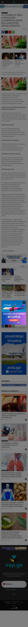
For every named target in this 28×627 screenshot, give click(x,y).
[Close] (24, 302)
